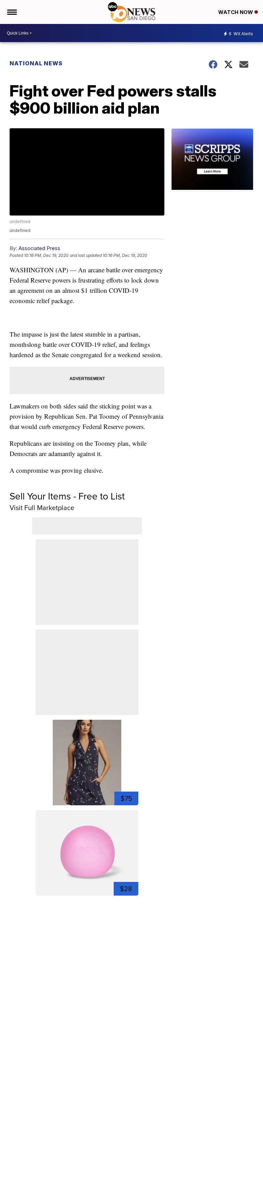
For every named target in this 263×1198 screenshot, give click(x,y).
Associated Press (39, 248)
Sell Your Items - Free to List (67, 496)
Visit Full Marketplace (42, 507)
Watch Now (236, 12)
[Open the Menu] (11, 12)
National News (36, 63)
